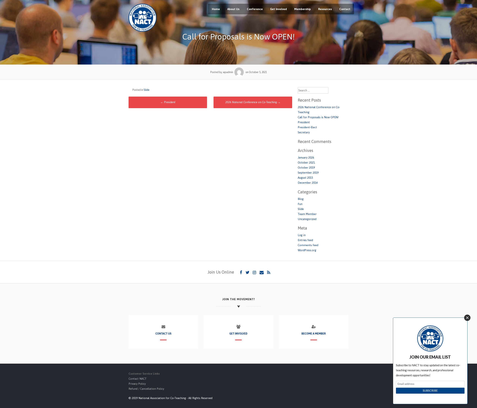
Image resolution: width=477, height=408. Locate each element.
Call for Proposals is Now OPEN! (318, 117)
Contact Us (163, 333)
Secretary (304, 132)
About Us (233, 9)
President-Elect (307, 127)
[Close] (467, 318)
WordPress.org (307, 250)
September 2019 (308, 172)
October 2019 (306, 167)
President (167, 102)
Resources (325, 9)
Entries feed (305, 240)
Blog (301, 198)
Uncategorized (307, 219)
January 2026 (306, 157)
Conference (255, 9)
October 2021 (306, 162)
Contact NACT (138, 378)
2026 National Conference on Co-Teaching (252, 102)
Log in (302, 235)
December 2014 (308, 182)
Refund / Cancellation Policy (146, 388)
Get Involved (278, 9)
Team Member (307, 214)
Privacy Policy (137, 383)
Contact (344, 9)
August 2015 (305, 177)
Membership (302, 9)
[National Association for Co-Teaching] (143, 30)
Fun (300, 203)
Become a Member (313, 333)
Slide (146, 89)
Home (216, 9)
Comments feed (308, 245)
